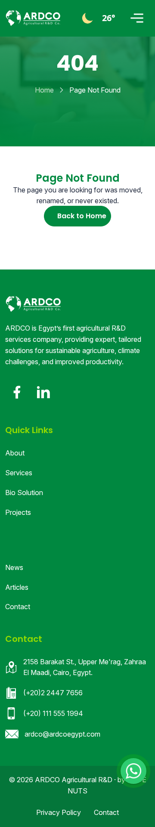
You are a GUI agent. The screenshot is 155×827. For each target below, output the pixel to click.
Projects (18, 512)
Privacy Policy (58, 812)
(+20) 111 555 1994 (53, 713)
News (14, 567)
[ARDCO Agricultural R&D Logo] (33, 304)
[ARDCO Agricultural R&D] (33, 18)
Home (44, 90)
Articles (16, 587)
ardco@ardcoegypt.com (62, 734)
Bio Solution (24, 492)
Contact (17, 606)
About (15, 453)
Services (18, 472)
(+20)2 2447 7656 (53, 692)
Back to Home (81, 216)
